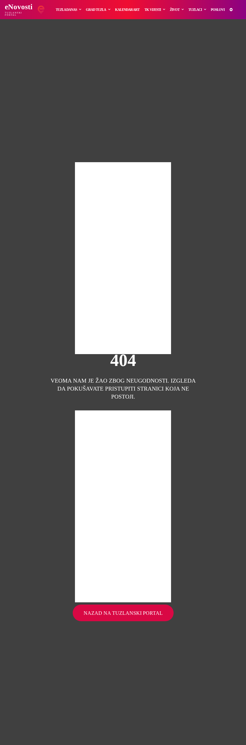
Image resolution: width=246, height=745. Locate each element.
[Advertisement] (123, 258)
